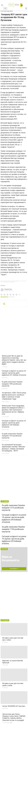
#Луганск (3, 285)
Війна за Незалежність (10, 558)
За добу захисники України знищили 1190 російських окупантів (13, 529)
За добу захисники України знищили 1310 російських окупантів (12, 436)
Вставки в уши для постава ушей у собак (12, 684)
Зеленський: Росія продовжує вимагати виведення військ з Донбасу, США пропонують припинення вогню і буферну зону (13, 410)
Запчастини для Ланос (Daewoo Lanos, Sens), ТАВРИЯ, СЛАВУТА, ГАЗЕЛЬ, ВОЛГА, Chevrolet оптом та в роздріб (13, 717)
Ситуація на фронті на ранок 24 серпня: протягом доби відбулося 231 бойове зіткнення (14, 373)
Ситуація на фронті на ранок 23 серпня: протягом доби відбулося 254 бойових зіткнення (14, 424)
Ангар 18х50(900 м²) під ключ (13, 706)
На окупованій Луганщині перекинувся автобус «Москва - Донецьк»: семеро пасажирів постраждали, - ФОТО (14, 448)
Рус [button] (5, 8)
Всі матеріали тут (14, 568)
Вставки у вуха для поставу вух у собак (12, 639)
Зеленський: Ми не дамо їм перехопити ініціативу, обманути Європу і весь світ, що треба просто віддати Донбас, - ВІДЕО (14, 360)
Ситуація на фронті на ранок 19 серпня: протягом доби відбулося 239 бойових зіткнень (14, 540)
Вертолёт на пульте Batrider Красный (12, 662)
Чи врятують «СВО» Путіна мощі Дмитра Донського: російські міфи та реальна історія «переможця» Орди (14, 396)
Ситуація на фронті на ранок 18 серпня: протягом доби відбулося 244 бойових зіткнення (14, 518)
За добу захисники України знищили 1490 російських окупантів (12, 384)
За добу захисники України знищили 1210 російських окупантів (13, 507)
